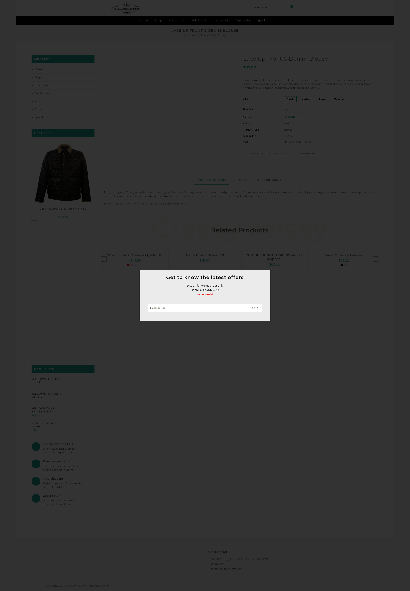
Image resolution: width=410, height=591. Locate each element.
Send (255, 307)
